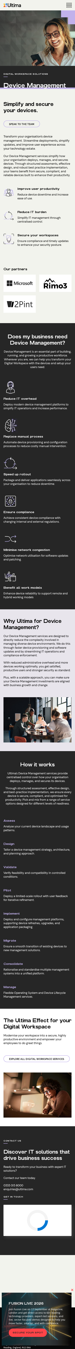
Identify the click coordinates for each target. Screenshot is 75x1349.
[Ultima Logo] (12, 5)
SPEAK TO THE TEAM (21, 124)
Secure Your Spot (28, 1332)
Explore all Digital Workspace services (36, 1059)
